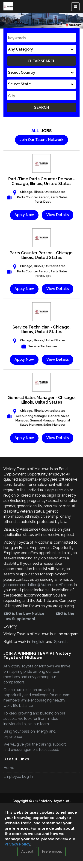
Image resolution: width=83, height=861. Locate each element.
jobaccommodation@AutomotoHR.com (37, 585)
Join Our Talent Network (41, 139)
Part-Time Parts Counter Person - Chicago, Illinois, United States (41, 181)
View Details (57, 215)
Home (8, 767)
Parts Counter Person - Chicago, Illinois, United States (42, 255)
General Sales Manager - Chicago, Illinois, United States (42, 400)
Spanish (60, 641)
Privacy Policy (17, 844)
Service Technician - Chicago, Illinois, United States (41, 329)
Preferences (52, 851)
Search (41, 107)
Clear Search (42, 61)
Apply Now (24, 215)
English (38, 641)
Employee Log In (18, 776)
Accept (27, 851)
